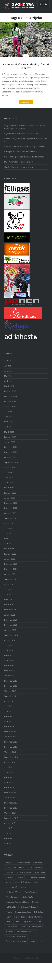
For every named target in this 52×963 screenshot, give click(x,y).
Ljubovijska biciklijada (36, 877)
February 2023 (10, 493)
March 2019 (9, 727)
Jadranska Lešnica (23, 872)
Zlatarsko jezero (36, 926)
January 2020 (9, 676)
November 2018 (10, 747)
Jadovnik (9, 872)
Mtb (36, 882)
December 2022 (10, 503)
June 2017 (8, 833)
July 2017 (8, 828)
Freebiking (37, 862)
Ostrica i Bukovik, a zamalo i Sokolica (18, 167)
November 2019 (10, 686)
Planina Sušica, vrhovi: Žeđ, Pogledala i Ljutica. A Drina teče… (25, 140)
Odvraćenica (30, 892)
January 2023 (9, 498)
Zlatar (22, 926)
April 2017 (8, 843)
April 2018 (8, 782)
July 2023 (8, 472)
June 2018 (8, 772)
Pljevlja (9, 912)
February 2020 (10, 671)
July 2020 (8, 645)
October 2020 (10, 630)
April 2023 (8, 483)
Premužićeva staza (23, 912)
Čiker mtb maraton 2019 (16, 941)
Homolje (38, 867)
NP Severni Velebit (13, 892)
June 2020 (8, 650)
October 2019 (10, 691)
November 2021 (10, 569)
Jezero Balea (40, 872)
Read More (26, 102)
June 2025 (8, 371)
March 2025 (9, 386)
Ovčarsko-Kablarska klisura (17, 902)
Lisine (20, 877)
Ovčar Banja (27, 897)
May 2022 (8, 539)
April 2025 (8, 381)
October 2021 (10, 574)
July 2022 (8, 528)
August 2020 (9, 640)
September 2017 (11, 818)
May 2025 (8, 376)
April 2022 (8, 544)
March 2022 (9, 549)
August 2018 (9, 762)
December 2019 (10, 681)
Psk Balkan (38, 912)
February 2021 (10, 610)
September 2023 (11, 462)
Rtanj (17, 922)
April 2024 (8, 427)
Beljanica (9, 862)
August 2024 (9, 406)
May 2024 (8, 422)
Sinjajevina (27, 922)
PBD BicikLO (11, 907)
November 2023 (10, 452)
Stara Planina (11, 926)
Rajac (22, 917)
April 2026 (8, 361)
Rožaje (8, 922)
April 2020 (8, 660)
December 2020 (10, 620)
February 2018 (10, 793)
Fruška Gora (11, 867)
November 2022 (10, 508)
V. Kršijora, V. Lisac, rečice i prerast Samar (20, 152)
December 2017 (10, 803)
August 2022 (9, 523)
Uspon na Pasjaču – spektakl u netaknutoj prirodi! (24, 157)
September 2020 (11, 635)
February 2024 (10, 437)
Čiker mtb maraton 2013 (26, 931)
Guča (30, 867)
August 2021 (9, 584)
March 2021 (9, 605)
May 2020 (8, 655)
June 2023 (8, 478)
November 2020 (10, 625)
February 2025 (10, 391)
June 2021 (8, 594)
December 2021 (10, 564)
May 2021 (8, 600)
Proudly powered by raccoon (25, 958)
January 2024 (9, 442)
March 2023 (9, 488)
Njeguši (24, 887)
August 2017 (9, 823)
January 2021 (9, 615)
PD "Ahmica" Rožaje (28, 907)
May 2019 (8, 716)
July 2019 (8, 706)
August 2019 (9, 701)
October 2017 (10, 813)
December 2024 (10, 396)
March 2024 (9, 432)
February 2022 (10, 554)
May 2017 (8, 838)
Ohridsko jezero (12, 897)
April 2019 (8, 721)
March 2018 (9, 788)
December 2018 (10, 742)
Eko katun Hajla (23, 862)
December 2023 (10, 447)
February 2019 (10, 732)
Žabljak (41, 941)
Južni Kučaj (10, 877)
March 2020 (9, 666)
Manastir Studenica (23, 882)
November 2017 (10, 808)
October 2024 (10, 401)
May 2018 (8, 777)
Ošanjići (35, 902)
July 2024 (8, 411)
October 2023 (10, 457)
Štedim (32, 941)
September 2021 (11, 579)
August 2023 (9, 467)
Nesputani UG (11, 887)
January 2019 (9, 737)
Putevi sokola (11, 917)
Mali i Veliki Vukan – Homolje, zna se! (18, 162)
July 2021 (8, 589)
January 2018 (9, 798)
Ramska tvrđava (35, 917)
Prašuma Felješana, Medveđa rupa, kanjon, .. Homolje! (25, 147)
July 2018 (8, 767)
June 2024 (8, 417)
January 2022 (9, 559)
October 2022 (10, 513)
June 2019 (8, 711)
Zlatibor (9, 931)
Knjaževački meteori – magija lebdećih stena (21, 133)
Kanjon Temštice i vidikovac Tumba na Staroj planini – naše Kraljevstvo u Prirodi (25, 127)
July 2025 (8, 366)
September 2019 (11, 696)
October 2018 (10, 752)
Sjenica (38, 922)
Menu (44, 4)
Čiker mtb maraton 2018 (16, 936)
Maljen (8, 882)
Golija (21, 867)
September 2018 (11, 757)
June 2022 (8, 533)
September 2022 (11, 518)
